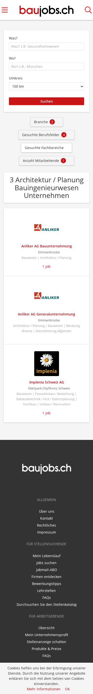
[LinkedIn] (50, 485)
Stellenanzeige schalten (46, 641)
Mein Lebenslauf (47, 555)
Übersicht (46, 627)
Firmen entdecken (46, 576)
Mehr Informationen (44, 689)
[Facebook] (43, 485)
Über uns (46, 511)
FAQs (46, 597)
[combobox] (46, 46)
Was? (13, 38)
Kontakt (46, 518)
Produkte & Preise (46, 648)
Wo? (12, 58)
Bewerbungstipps (46, 583)
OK (67, 689)
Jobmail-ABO (46, 569)
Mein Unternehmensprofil (46, 634)
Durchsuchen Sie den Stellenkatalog (47, 604)
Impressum (46, 532)
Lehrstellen (46, 590)
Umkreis (16, 78)
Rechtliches (46, 525)
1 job (46, 266)
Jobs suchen (46, 562)
